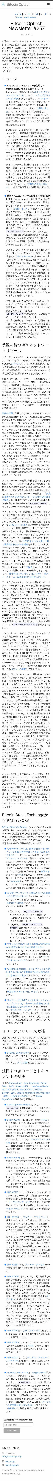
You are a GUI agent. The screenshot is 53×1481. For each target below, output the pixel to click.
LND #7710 (12, 1192)
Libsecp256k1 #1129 (17, 1372)
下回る (29, 567)
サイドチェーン (24, 256)
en (16, 14)
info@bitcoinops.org (11, 1456)
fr (46, 14)
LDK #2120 (12, 1330)
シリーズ (15, 363)
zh (37, 14)
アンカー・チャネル (35, 1264)
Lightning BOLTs (20, 1096)
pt (50, 14)
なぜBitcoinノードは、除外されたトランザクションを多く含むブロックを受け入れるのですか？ (28, 851)
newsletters (30, 17)
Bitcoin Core (15, 1083)
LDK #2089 (13, 1342)
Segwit (20, 902)
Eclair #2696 (13, 1157)
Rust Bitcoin (26, 1089)
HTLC (44, 1119)
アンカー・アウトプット (35, 1217)
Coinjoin (43, 98)
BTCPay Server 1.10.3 (18, 1052)
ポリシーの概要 (18, 669)
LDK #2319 (12, 1276)
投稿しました (21, 208)
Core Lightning (31, 1083)
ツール (20, 874)
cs (29, 14)
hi (33, 14)
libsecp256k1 (22, 1086)
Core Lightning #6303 (18, 1104)
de (41, 14)
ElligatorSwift (39, 1372)
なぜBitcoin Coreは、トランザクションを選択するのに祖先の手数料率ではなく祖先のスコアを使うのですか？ (28, 972)
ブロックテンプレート (17, 858)
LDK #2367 (13, 1264)
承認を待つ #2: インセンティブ (22, 991)
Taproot (10, 902)
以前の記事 (7, 413)
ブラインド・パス (31, 1330)
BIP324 (12, 1408)
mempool (15, 881)
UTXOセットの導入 (18, 524)
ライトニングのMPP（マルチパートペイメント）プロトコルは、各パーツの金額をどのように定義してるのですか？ (28, 1003)
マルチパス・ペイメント (22, 1010)
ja (20, 14)
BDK (13, 1092)
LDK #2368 (13, 1217)
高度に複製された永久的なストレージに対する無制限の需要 (26, 496)
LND (11, 1086)
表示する (45, 871)
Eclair (44, 1083)
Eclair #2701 (13, 1119)
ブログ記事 (22, 1062)
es (25, 14)
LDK (4, 1086)
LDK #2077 (12, 1357)
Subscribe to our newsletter (18, 1420)
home (19, 17)
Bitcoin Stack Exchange (14, 827)
